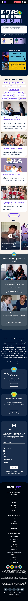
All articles (13, 215)
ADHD (13, 83)
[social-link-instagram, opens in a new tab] (10, 589)
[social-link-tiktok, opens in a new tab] (6, 589)
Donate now (14, 385)
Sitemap (21, 592)
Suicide (4, 98)
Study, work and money (14, 515)
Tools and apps (14, 531)
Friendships (20, 83)
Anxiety (6, 83)
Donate (14, 557)
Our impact (14, 547)
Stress (14, 86)
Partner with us (14, 560)
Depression (22, 86)
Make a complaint (14, 562)
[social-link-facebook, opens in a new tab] (18, 589)
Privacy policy (17, 473)
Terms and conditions (8, 592)
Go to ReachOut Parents (14, 291)
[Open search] (22, 2)
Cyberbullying (13, 98)
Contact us (14, 549)
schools (20, 342)
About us (14, 541)
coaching (9, 285)
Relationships (14, 508)
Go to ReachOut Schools (14, 322)
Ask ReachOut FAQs (8, 35)
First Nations (14, 528)
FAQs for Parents (14, 536)
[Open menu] (25, 2)
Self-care (14, 510)
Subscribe (14, 467)
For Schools (13, 494)
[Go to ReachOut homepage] (4, 2)
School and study (8, 95)
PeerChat (16, 353)
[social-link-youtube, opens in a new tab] (14, 589)
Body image (6, 86)
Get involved (14, 412)
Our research (14, 544)
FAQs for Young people (14, 533)
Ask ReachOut (20, 355)
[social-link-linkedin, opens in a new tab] (22, 589)
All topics (23, 98)
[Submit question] (25, 32)
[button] (10, 236)
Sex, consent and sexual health (14, 92)
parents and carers (10, 342)
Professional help (14, 89)
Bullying (14, 502)
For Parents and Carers (13, 492)
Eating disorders (20, 95)
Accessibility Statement (14, 594)
